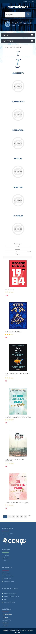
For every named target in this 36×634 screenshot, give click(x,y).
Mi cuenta (6, 561)
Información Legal (9, 582)
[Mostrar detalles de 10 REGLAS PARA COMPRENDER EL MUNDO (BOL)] (18, 357)
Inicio (6, 47)
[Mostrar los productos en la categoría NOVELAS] (18, 171)
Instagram (5, 626)
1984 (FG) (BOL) (9, 290)
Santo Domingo (7, 614)
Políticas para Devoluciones (11, 596)
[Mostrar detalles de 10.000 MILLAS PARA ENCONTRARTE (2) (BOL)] (18, 401)
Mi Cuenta (31, 2)
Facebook (5, 623)
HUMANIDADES (18, 102)
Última (29, 515)
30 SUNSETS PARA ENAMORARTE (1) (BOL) (17, 503)
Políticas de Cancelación (10, 593)
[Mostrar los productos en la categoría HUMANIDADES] (18, 114)
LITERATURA (18, 130)
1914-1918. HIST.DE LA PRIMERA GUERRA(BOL (14, 460)
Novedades (7, 573)
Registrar (24, 2)
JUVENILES (18, 216)
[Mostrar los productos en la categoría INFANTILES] (18, 200)
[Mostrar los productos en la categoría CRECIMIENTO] (18, 86)
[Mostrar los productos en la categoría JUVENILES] (18, 228)
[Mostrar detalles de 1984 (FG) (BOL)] (18, 273)
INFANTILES (18, 187)
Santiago (5, 617)
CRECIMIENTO (18, 73)
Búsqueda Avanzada (9, 602)
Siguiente (25, 516)
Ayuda (5, 599)
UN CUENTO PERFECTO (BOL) (13, 332)
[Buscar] (28, 14)
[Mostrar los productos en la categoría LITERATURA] (18, 143)
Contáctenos (7, 579)
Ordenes (6, 555)
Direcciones (7, 558)
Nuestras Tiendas (9, 576)
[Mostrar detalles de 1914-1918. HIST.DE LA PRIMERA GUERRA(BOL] (18, 443)
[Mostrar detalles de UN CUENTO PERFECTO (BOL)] (18, 315)
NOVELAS (18, 159)
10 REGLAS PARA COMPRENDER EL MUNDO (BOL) (17, 374)
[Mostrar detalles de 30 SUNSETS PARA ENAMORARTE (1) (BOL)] (18, 486)
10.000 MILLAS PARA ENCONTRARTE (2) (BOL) (18, 417)
